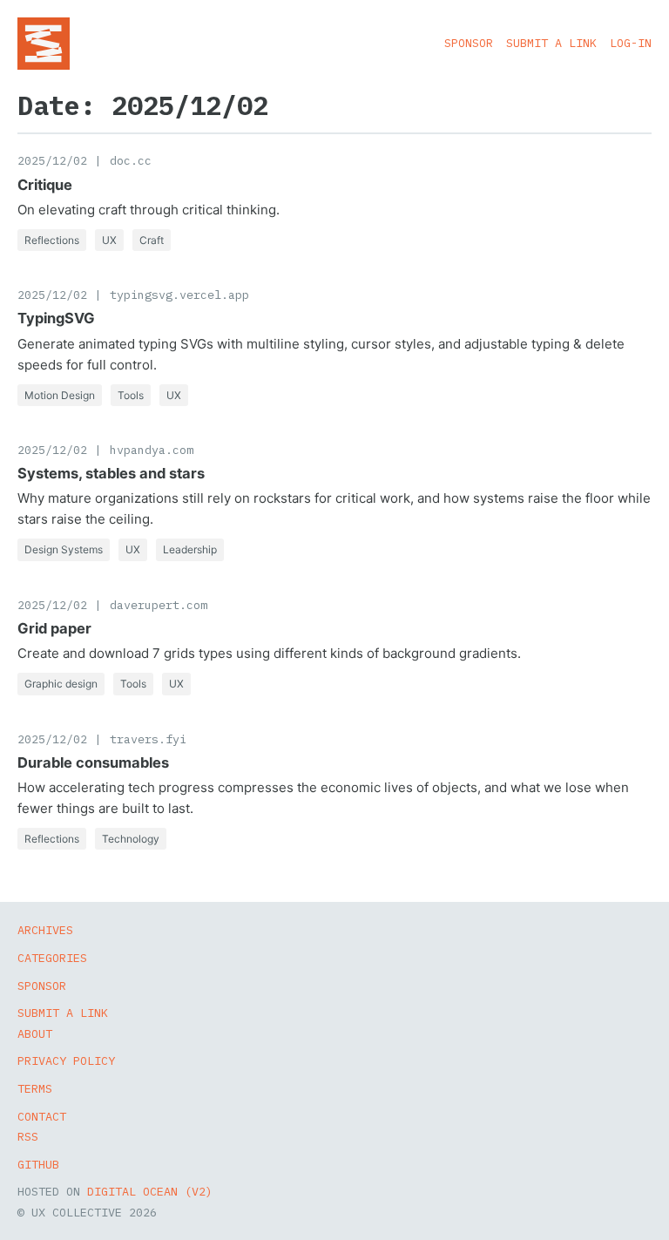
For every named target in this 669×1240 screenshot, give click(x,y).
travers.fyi (148, 739)
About (34, 1033)
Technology (130, 838)
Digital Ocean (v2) (150, 1191)
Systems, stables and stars (111, 473)
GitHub (38, 1164)
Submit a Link (551, 43)
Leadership (190, 549)
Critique (44, 184)
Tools (131, 395)
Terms (34, 1088)
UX (109, 240)
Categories (52, 958)
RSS (27, 1136)
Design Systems (63, 549)
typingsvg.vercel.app (179, 294)
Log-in (631, 43)
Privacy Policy (66, 1060)
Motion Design (59, 395)
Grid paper (54, 628)
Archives (45, 930)
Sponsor (468, 43)
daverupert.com (158, 605)
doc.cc (131, 160)
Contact (41, 1116)
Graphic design (61, 683)
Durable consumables (93, 762)
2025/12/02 (52, 160)
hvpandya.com (151, 449)
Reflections (51, 240)
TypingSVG (56, 318)
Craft (151, 240)
